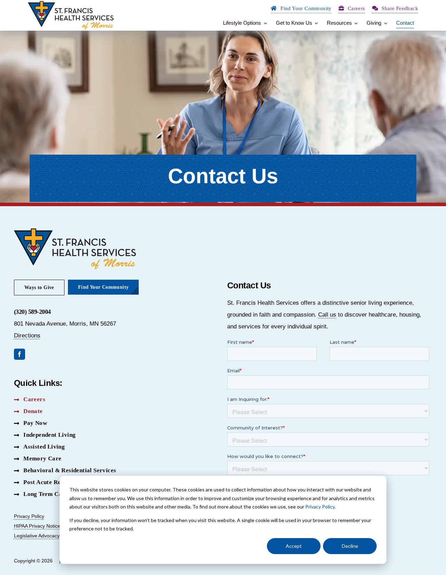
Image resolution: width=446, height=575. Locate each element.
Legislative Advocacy (37, 535)
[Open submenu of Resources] (355, 23)
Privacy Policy (319, 507)
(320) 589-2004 (32, 311)
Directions (27, 335)
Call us (327, 314)
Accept (294, 546)
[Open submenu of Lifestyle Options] (264, 23)
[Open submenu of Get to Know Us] (315, 23)
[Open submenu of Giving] (384, 23)
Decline (350, 546)
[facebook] (19, 354)
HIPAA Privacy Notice (37, 526)
